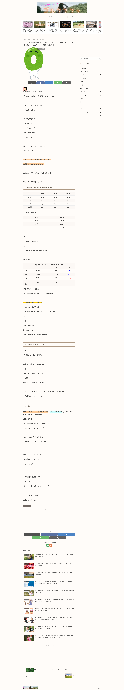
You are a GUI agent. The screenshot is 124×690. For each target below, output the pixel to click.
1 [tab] (60, 34)
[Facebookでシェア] (40, 82)
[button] (66, 82)
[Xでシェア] (32, 82)
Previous (22, 27)
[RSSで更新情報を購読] (50, 545)
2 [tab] (62, 34)
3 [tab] (64, 34)
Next (101, 27)
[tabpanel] (30, 27)
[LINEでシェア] (58, 82)
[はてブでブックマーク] (49, 82)
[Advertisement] (49, 519)
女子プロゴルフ (27, 505)
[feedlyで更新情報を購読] (47, 545)
